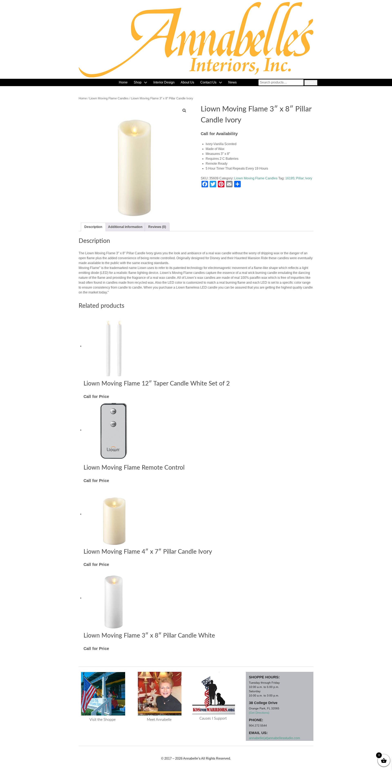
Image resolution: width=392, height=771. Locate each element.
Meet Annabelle (159, 720)
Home (83, 98)
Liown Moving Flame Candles (109, 98)
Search (311, 82)
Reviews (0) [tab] (157, 227)
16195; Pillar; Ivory (298, 178)
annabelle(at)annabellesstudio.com (274, 738)
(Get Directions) (259, 712)
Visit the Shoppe (102, 720)
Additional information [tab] (125, 227)
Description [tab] (93, 227)
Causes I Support (213, 718)
